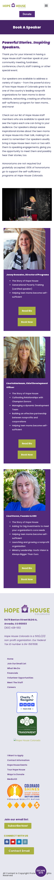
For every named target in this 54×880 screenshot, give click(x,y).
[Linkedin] (19, 841)
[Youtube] (13, 841)
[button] (46, 5)
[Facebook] (7, 841)
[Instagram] (25, 841)
